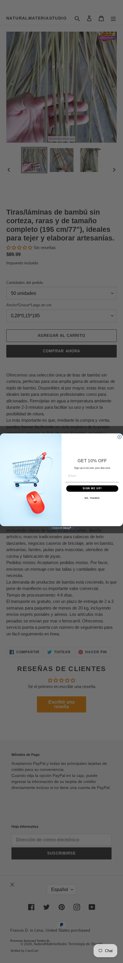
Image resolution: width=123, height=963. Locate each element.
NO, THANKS (92, 498)
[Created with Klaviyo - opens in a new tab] (61, 528)
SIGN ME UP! (92, 488)
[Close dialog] (119, 437)
